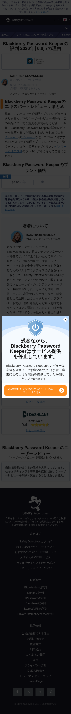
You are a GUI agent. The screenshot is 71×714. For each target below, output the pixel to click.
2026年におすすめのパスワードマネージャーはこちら (32, 390)
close (63, 320)
